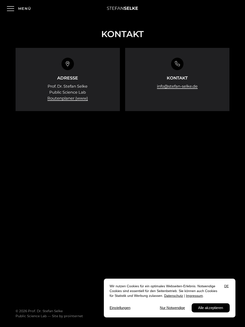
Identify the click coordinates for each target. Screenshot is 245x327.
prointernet (73, 316)
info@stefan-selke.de (177, 86)
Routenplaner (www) (67, 98)
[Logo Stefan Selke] (122, 8)
